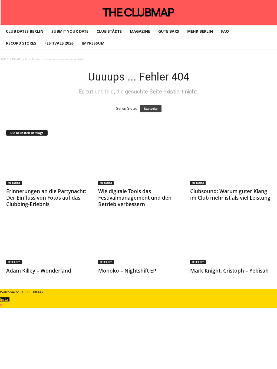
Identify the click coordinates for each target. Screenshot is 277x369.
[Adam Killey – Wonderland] (46, 242)
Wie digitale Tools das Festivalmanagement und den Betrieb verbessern (135, 198)
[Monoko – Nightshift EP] (138, 242)
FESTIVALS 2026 (59, 43)
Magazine (14, 183)
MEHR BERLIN (200, 31)
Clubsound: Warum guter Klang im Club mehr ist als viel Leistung (230, 194)
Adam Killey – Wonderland (38, 270)
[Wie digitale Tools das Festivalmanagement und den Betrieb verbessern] (138, 163)
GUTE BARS (168, 31)
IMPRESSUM (93, 43)
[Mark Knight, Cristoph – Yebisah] (230, 242)
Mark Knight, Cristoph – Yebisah (229, 270)
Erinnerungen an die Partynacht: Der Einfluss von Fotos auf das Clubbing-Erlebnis (46, 198)
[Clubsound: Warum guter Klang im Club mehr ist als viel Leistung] (230, 163)
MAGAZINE (140, 31)
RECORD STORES (21, 43)
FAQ (225, 31)
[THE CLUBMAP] (139, 12)
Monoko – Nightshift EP (127, 270)
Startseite (150, 108)
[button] (269, 37)
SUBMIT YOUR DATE (69, 31)
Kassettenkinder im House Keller (64, 59)
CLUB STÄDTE (109, 31)
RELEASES (14, 262)
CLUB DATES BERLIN (24, 31)
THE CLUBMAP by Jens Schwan (21, 59)
